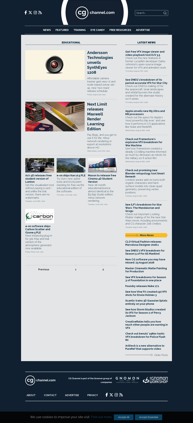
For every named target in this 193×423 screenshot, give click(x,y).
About (31, 395)
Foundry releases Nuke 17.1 (142, 286)
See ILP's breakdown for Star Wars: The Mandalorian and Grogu (143, 207)
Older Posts (161, 355)
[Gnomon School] (127, 380)
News (47, 29)
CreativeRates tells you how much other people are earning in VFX (146, 324)
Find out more (101, 417)
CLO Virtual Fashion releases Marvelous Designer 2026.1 (143, 243)
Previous (43, 269)
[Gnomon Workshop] (155, 380)
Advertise (143, 29)
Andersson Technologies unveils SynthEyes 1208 (100, 62)
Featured (62, 29)
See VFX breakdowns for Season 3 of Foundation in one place (145, 279)
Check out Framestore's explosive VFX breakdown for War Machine (143, 142)
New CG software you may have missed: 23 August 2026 (145, 261)
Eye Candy (98, 29)
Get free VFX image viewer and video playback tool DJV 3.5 (144, 53)
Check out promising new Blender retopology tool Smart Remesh (145, 173)
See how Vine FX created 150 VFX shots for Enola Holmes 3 (146, 293)
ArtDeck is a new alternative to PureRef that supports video (144, 347)
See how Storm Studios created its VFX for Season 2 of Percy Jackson (145, 312)
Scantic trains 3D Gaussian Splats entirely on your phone (146, 302)
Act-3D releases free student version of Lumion (38, 178)
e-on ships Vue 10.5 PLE (71, 175)
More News (146, 235)
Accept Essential (148, 417)
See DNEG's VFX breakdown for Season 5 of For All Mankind (145, 252)
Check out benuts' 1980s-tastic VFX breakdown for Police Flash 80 (145, 336)
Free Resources (120, 29)
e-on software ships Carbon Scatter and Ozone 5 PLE (37, 229)
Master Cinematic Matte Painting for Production (146, 270)
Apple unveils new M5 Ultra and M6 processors (145, 113)
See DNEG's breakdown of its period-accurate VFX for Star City (146, 81)
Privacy (92, 395)
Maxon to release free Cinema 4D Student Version (102, 178)
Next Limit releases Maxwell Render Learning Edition (97, 116)
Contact (50, 395)
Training (79, 29)
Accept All (123, 417)
